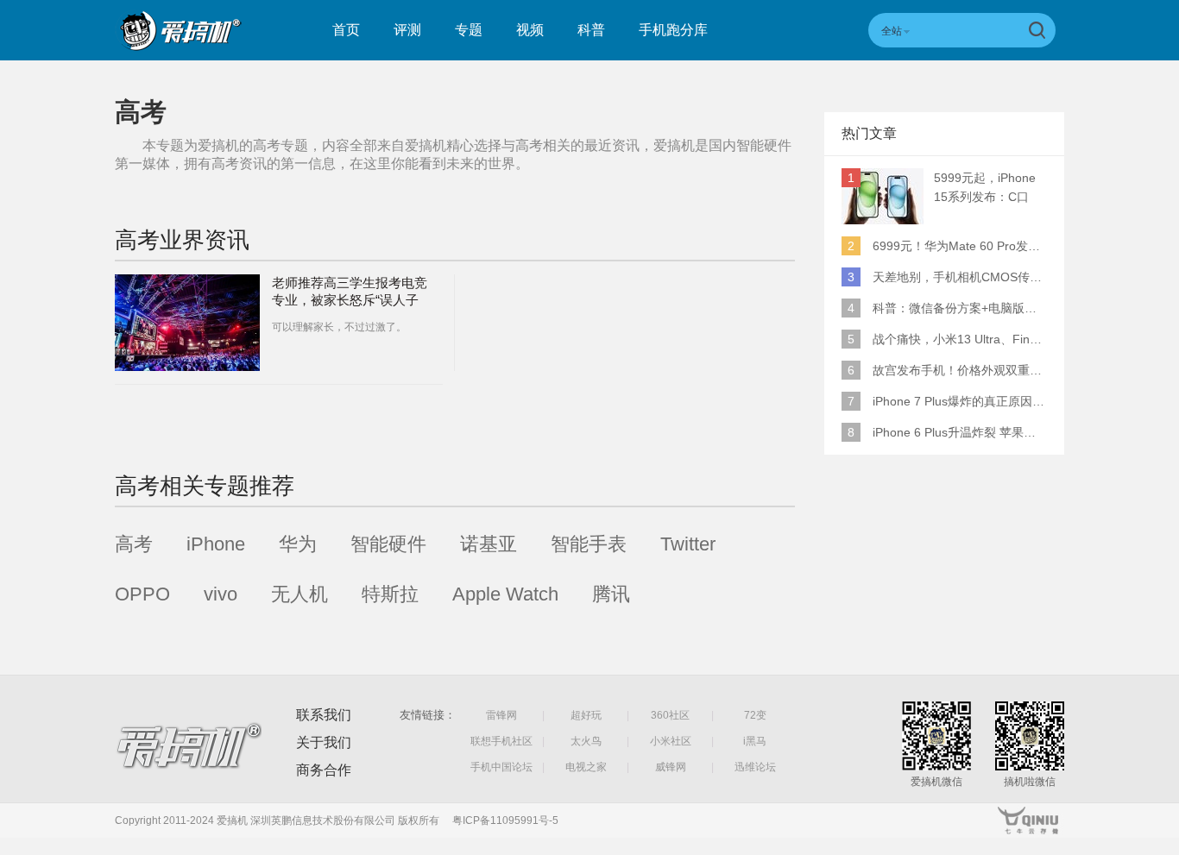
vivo (220, 594)
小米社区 (670, 741)
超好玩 (586, 715)
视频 (530, 29)
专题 (468, 29)
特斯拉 (390, 594)
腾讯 (611, 594)
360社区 (670, 715)
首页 (346, 29)
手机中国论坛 (501, 767)
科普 (591, 29)
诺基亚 (488, 544)
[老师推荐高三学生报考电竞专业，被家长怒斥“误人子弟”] (187, 322)
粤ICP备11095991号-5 (505, 820)
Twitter (688, 544)
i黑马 (754, 741)
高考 (134, 544)
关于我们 (323, 742)
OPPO (142, 594)
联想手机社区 (501, 741)
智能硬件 (388, 544)
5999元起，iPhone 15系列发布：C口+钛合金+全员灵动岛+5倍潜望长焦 (989, 188)
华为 (298, 544)
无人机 (299, 594)
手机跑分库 (673, 29)
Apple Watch (505, 594)
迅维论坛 (755, 767)
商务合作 (323, 770)
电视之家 (586, 767)
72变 (755, 715)
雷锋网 (501, 715)
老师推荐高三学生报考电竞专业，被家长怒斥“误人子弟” (349, 299)
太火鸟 (586, 741)
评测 (407, 29)
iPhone (215, 544)
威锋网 (670, 767)
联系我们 (323, 714)
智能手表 (589, 544)
